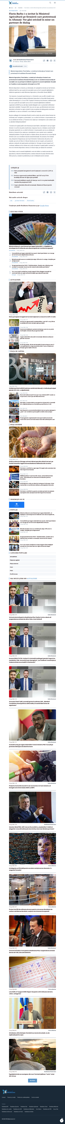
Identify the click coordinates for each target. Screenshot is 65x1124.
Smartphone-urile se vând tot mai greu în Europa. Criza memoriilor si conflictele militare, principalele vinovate (37, 484)
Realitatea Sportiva (14, 1106)
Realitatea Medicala (53, 1106)
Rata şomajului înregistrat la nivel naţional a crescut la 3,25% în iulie (33, 172)
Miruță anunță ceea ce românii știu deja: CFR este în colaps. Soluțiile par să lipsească (36, 529)
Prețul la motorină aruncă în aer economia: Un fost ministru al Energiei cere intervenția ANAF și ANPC (30, 787)
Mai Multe (32, 1080)
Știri (15, 7)
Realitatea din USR (17, 1109)
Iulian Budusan (52, 614)
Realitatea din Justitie (7, 1109)
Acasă (12, 7)
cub (11, 200)
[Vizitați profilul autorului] (10, 60)
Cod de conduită (35, 1097)
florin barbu (30, 200)
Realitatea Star (24, 1106)
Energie (14, 274)
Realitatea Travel (43, 1106)
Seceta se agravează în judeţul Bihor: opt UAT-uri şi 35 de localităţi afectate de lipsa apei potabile (31, 176)
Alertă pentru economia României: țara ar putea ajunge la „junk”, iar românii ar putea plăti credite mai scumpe (37, 411)
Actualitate (20, 7)
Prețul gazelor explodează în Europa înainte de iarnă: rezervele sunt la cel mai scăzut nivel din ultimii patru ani (37, 418)
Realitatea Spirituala (33, 1106)
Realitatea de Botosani (7, 1111)
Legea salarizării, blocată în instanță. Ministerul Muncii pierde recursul (33, 186)
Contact (3, 1097)
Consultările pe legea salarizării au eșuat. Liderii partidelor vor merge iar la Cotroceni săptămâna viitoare (33, 254)
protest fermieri (19, 200)
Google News (44, 205)
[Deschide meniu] (55, 3)
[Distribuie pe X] (54, 60)
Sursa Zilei (55, 1109)
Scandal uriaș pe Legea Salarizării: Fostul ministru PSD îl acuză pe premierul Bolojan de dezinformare (31, 745)
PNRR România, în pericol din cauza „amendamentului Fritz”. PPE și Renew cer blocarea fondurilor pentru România (36, 477)
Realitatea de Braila (29, 1111)
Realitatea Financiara (26, 60)
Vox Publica (38, 1109)
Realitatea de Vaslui (18, 1111)
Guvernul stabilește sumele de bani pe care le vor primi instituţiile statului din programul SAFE (34, 181)
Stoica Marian (52, 865)
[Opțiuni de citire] (61, 1120)
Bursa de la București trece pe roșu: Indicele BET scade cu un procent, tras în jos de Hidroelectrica (37, 395)
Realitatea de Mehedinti (29, 1109)
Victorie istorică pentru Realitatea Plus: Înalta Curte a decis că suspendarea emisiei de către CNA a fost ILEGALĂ (30, 618)
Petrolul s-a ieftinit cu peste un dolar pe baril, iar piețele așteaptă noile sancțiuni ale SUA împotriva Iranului (37, 492)
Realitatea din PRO (47, 1109)
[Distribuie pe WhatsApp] (51, 60)
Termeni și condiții (11, 1097)
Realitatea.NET (5, 1106)
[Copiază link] (44, 60)
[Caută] (50, 3)
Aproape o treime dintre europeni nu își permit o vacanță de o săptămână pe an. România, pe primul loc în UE (37, 403)
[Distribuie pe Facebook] (47, 60)
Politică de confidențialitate (23, 1097)
